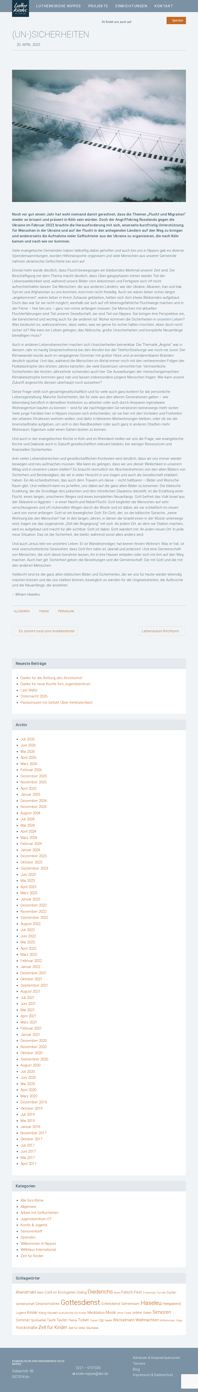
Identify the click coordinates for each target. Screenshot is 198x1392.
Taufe (51, 1320)
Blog (136, 1369)
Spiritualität (38, 1320)
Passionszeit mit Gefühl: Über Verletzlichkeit (56, 702)
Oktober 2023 (31, 862)
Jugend (21, 1313)
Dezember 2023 (34, 856)
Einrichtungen (132, 6)
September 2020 (34, 1059)
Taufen (62, 1320)
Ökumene (92, 1328)
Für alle (161, 1292)
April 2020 (28, 1090)
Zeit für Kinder (32, 1256)
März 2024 (29, 837)
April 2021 (28, 1016)
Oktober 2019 (31, 1108)
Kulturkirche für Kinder (72, 1313)
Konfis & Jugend (34, 1225)
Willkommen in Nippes (38, 1243)
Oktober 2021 (31, 979)
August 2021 (30, 991)
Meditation (96, 1312)
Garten (171, 1292)
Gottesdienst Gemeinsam (120, 1304)
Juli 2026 (28, 739)
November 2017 (33, 1133)
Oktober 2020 (31, 1053)
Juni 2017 (28, 1151)
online (137, 1312)
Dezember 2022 (34, 905)
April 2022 (28, 948)
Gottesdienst (80, 1302)
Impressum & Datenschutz (153, 1375)
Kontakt (164, 6)
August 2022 (30, 924)
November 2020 (33, 1047)
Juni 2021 (28, 1004)
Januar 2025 (30, 794)
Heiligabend (172, 1304)
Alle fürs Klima (32, 1200)
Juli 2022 (28, 930)
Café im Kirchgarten (60, 1292)
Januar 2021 (30, 1034)
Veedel (108, 1320)
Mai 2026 (28, 751)
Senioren (162, 1312)
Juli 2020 (28, 1071)
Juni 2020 (28, 1077)
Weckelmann (123, 1320)
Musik (111, 1312)
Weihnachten (147, 1319)
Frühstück (149, 1292)
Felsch (127, 1292)
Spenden (177, 20)
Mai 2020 (28, 1084)
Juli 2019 (28, 1114)
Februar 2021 (31, 1028)
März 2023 (29, 893)
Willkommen (167, 1320)
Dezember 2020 (34, 1040)
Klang (42, 1313)
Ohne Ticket (124, 1313)
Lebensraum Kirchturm (161, 631)
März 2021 (29, 1022)
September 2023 (34, 868)
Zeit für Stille (76, 1328)
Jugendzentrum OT (36, 1219)
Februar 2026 (31, 770)
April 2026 (28, 757)
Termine (139, 1363)
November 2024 (33, 807)
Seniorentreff (31, 1231)
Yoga (179, 1320)
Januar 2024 (30, 850)
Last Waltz (29, 690)
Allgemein (22, 611)
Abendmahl (26, 1292)
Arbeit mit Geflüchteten (39, 1213)
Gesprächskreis (47, 1304)
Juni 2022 (28, 936)
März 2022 (29, 954)
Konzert (52, 1313)
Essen (117, 1292)
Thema (44, 611)
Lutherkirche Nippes (58, 6)
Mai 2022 (28, 942)
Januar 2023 (30, 899)
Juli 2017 (28, 1145)
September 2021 (34, 985)
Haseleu (151, 1302)
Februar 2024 (31, 844)
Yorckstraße (26, 1327)
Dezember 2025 (34, 776)
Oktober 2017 (31, 1139)
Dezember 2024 (34, 801)
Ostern (147, 1313)
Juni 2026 (28, 745)
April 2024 (28, 831)
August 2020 (30, 1065)
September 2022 (34, 917)
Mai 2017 (28, 1157)
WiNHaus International (38, 1249)
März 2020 (29, 1096)
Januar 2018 (30, 1127)
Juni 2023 (28, 874)
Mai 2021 (28, 1010)
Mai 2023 (28, 880)
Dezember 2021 (34, 973)
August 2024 (30, 813)
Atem (40, 1292)
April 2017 (28, 1164)
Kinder (32, 1312)
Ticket (83, 1319)
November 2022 (33, 911)
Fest (138, 1292)
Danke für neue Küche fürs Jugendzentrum (55, 684)
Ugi (101, 1320)
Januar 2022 (30, 967)
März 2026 (29, 764)
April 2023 (28, 887)
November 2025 (33, 782)
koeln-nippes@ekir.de (92, 1374)
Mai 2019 (28, 1121)
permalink (66, 611)
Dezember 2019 (34, 1102)
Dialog (82, 1292)
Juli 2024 (28, 819)
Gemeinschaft (25, 1304)
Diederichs (100, 1291)
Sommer (23, 1320)
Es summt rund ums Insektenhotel (46, 631)
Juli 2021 (28, 997)
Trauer (94, 1320)
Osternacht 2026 (34, 696)
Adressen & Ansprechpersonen (156, 1358)
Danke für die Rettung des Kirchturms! (51, 678)
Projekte (98, 6)
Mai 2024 (28, 825)
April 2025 (28, 788)
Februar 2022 (31, 961)
